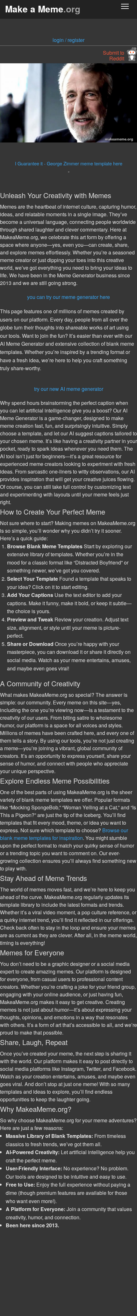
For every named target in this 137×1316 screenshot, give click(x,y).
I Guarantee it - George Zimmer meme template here (68, 163)
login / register (68, 40)
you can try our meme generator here (68, 297)
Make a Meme (42, 8)
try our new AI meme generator (68, 388)
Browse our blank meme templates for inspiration (64, 834)
